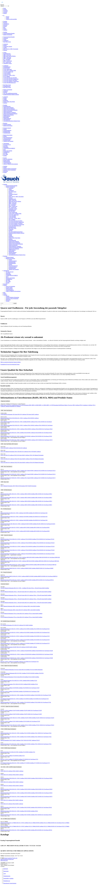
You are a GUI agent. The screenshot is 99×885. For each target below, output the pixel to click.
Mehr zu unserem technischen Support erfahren (11, 362)
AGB (4, 873)
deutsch (7, 16)
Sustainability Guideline (8, 878)
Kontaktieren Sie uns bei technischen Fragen (10, 364)
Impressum (5, 868)
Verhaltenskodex (6, 876)
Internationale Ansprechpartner (9, 883)
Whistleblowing (6, 880)
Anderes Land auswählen (11, 19)
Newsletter (5, 10)
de (3, 15)
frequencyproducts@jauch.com (10, 858)
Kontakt (5, 9)
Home (4, 8)
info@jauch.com (4, 860)
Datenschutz (5, 871)
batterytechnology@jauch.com (7, 859)
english (7, 17)
